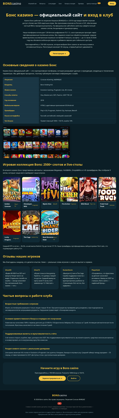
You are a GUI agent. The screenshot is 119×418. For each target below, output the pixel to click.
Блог (60, 3)
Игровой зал (32, 3)
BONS (12, 3)
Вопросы (42, 3)
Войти (73, 378)
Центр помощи (93, 3)
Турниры (81, 3)
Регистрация (58, 53)
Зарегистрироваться (51, 378)
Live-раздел (52, 3)
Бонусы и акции (70, 3)
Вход (112, 4)
